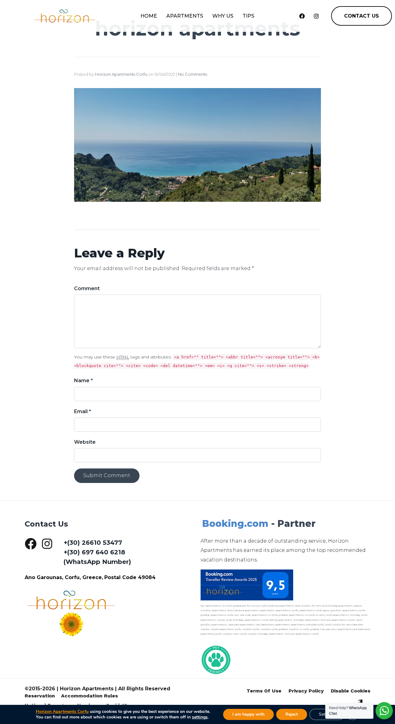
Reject (291, 714)
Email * (82, 411)
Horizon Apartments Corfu (121, 74)
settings (200, 717)
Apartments (184, 16)
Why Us (222, 16)
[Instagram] (316, 16)
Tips (248, 16)
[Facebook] (302, 16)
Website (85, 442)
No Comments (192, 74)
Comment (87, 288)
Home (148, 16)
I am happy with (248, 714)
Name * (83, 380)
